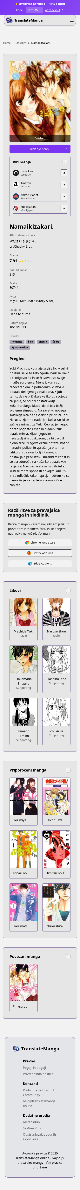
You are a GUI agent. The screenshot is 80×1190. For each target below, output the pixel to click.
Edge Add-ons (43, 563)
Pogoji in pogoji (34, 1068)
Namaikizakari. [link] (40, 43)
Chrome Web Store (42, 542)
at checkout (52, 10)
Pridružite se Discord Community (38, 1092)
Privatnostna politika (38, 1074)
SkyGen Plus (32, 1128)
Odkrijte (21, 43)
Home (7, 43)
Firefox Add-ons (43, 553)
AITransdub (31, 1122)
